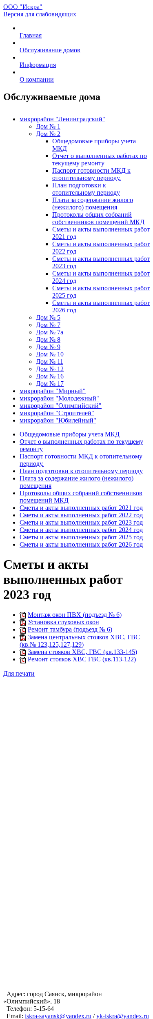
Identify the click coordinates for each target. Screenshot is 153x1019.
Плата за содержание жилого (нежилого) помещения (92, 203)
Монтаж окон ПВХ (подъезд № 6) (75, 614)
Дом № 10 (50, 354)
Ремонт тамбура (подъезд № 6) (70, 629)
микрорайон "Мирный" (53, 390)
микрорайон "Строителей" (57, 412)
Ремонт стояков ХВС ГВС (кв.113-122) (82, 659)
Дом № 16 (50, 376)
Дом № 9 (48, 346)
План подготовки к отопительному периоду (86, 189)
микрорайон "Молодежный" (59, 398)
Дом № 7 (48, 324)
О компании (37, 79)
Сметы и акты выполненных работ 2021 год (81, 507)
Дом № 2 (48, 133)
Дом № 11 (49, 361)
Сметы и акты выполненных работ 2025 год (81, 537)
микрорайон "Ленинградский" (62, 119)
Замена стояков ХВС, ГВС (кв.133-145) (82, 651)
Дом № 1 (48, 126)
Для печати (19, 673)
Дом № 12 (50, 368)
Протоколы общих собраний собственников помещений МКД (98, 218)
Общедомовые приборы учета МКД (70, 434)
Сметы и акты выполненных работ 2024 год (81, 529)
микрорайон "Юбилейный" (58, 420)
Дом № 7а (49, 332)
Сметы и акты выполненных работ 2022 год (81, 515)
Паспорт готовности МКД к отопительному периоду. (91, 174)
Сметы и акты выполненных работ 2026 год (81, 544)
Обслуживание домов (50, 50)
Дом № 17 (50, 383)
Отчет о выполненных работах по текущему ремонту (99, 159)
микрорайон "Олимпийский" (61, 405)
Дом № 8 (48, 339)
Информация (38, 64)
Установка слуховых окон (63, 622)
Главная (31, 35)
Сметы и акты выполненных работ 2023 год (81, 522)
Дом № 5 (48, 317)
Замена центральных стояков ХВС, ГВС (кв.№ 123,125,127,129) (80, 641)
